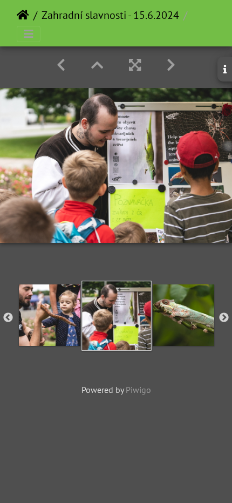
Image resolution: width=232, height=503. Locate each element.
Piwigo (138, 389)
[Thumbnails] (97, 65)
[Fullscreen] (135, 65)
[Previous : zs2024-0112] (61, 65)
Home (23, 15)
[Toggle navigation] (28, 34)
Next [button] (224, 317)
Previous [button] (8, 317)
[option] (49, 315)
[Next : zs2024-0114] (171, 65)
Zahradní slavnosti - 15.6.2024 (110, 15)
